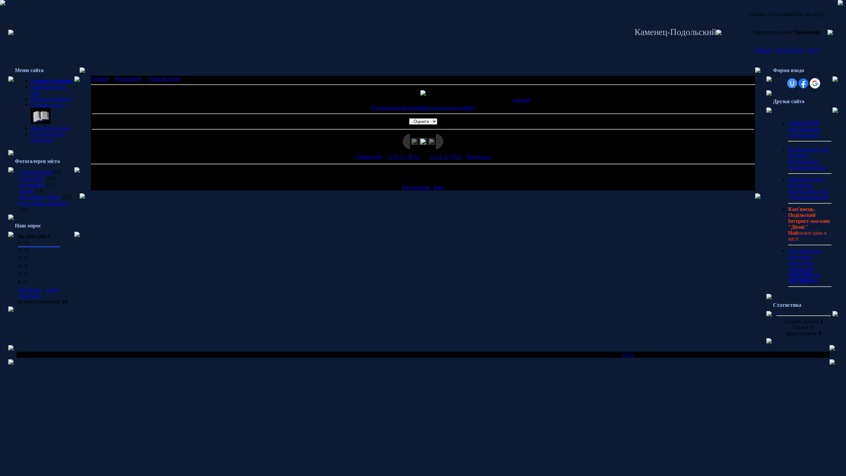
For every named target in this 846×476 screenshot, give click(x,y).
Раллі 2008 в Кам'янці (43, 203)
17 (403, 157)
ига (61, 104)
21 (433, 157)
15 (390, 157)
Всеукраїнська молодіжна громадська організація (804, 265)
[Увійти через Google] (815, 83)
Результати (30, 290)
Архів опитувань (38, 292)
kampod (521, 100)
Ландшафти (32, 184)
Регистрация (789, 50)
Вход (813, 50)
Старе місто (32, 178)
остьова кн (45, 104)
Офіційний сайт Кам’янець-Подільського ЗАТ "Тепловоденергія (808, 188)
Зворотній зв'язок (50, 128)
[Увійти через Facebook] (803, 83)
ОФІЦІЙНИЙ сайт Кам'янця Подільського (804, 129)
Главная (763, 50)
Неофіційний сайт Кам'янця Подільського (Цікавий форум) (808, 158)
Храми (26, 191)
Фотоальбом (128, 78)
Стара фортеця (35, 172)
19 (416, 157)
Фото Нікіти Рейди (40, 197)
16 (396, 157)
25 (459, 157)
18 (409, 157)
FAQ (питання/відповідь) (47, 137)
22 (439, 157)
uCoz (628, 354)
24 (452, 157)
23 (446, 157)
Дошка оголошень (51, 98)
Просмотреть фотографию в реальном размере (423, 107)
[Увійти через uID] (792, 83)
